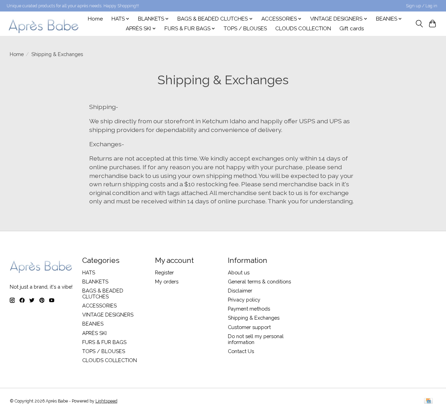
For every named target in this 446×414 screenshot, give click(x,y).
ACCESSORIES (99, 305)
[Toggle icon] (419, 23)
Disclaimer (240, 291)
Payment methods (249, 309)
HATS (88, 272)
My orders (166, 281)
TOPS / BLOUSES (245, 28)
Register (164, 272)
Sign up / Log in (421, 5)
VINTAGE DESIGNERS (107, 315)
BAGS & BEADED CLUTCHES (102, 293)
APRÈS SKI (94, 333)
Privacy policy (244, 300)
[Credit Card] (428, 401)
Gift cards (351, 28)
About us (238, 272)
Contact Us (241, 351)
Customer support (249, 327)
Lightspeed (106, 401)
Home (95, 19)
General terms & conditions (259, 281)
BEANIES (92, 324)
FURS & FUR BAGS (104, 342)
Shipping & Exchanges (253, 318)
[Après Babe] (43, 23)
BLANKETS (95, 281)
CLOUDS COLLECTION (303, 28)
